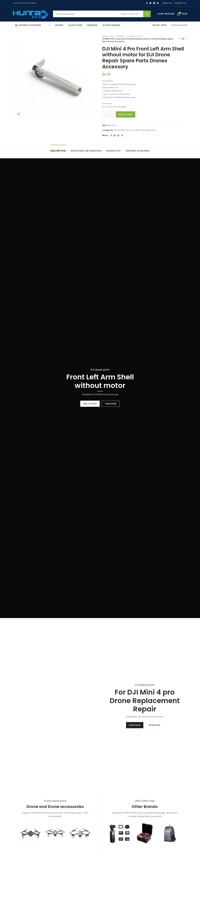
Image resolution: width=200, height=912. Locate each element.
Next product (185, 38)
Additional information (86, 150)
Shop (112, 36)
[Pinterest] (154, 3)
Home (104, 36)
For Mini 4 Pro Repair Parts (144, 130)
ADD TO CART (90, 404)
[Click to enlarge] (18, 114)
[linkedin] (158, 3)
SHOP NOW (134, 725)
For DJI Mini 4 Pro (134, 36)
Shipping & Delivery (137, 150)
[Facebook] (146, 3)
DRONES (120, 36)
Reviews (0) (113, 150)
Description (58, 150)
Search (147, 14)
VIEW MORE (111, 404)
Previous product (179, 38)
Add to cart (125, 114)
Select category (130, 14)
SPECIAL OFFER (159, 25)
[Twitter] (150, 3)
